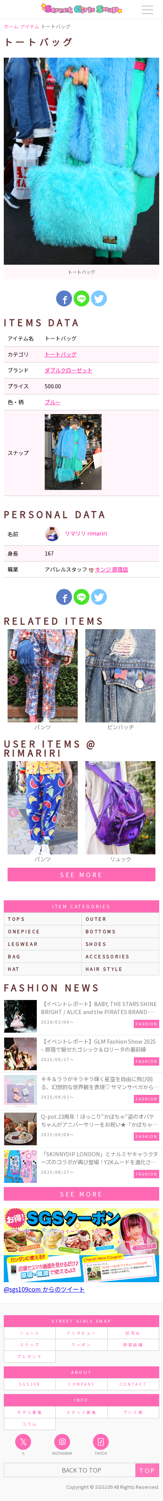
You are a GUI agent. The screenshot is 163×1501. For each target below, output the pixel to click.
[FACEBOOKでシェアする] (64, 298)
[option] (81, 168)
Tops (16, 918)
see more (81, 874)
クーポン (81, 1344)
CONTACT (133, 1384)
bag (14, 956)
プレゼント (29, 1356)
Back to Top (81, 1469)
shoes (96, 943)
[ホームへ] (81, 8)
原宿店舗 (133, 1344)
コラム (30, 1424)
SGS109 (30, 1384)
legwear (23, 943)
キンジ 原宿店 (111, 569)
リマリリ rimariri (85, 533)
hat (14, 969)
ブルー (53, 402)
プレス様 (133, 1412)
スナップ (30, 1344)
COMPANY (81, 1384)
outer (96, 918)
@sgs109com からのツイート (44, 1289)
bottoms (101, 931)
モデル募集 (29, 1412)
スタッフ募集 (81, 1412)
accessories (108, 956)
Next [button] (149, 680)
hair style (104, 969)
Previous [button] (13, 680)
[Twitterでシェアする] (99, 298)
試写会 (133, 1333)
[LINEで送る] (81, 298)
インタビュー (81, 1333)
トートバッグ (61, 354)
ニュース (29, 1333)
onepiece (24, 931)
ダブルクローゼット (68, 370)
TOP (147, 1470)
